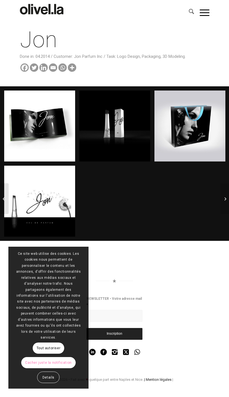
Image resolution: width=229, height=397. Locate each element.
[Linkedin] (43, 67)
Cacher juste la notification (48, 363)
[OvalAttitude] (224, 198)
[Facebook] (24, 67)
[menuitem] (188, 12)
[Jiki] (4, 198)
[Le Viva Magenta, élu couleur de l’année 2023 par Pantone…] (43, 12)
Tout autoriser (48, 348)
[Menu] (201, 12)
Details (48, 377)
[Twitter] (34, 67)
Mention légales (158, 379)
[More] (72, 67)
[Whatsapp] (62, 67)
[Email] (53, 67)
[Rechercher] (188, 12)
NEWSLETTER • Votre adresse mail (114, 301)
